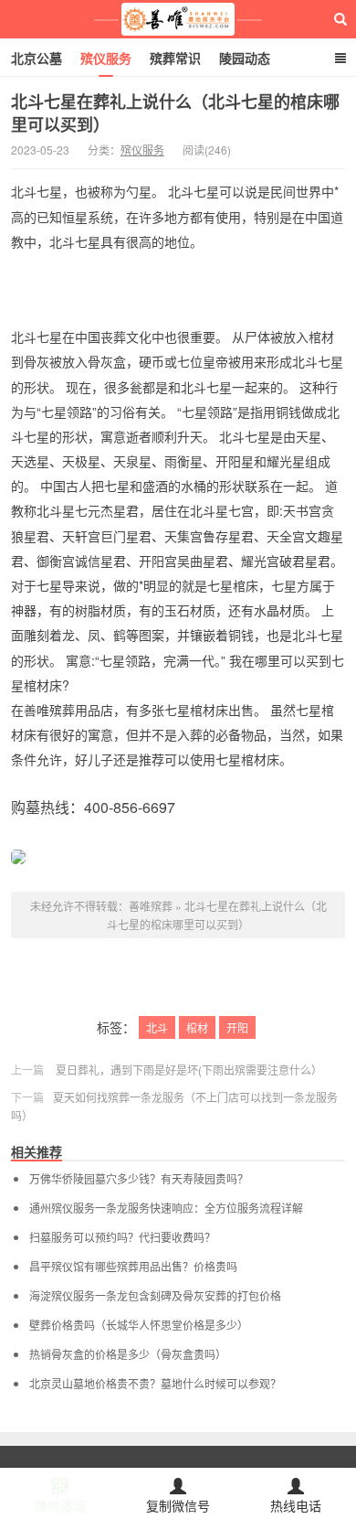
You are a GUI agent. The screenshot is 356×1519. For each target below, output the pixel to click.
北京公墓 (36, 57)
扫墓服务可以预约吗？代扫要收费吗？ (122, 1237)
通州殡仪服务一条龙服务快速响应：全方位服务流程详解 (166, 1208)
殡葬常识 (175, 57)
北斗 (157, 1027)
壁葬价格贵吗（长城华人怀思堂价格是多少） (138, 1325)
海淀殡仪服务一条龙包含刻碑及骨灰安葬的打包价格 (155, 1296)
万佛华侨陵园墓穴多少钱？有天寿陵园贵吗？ (138, 1178)
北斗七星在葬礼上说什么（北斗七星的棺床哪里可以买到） (175, 113)
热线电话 (295, 1505)
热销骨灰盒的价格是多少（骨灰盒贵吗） (127, 1354)
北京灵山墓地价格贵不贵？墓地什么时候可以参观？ (155, 1383)
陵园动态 (244, 57)
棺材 (197, 1027)
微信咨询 (60, 1505)
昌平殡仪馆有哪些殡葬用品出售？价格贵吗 (133, 1266)
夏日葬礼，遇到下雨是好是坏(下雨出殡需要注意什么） (189, 1069)
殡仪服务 (105, 57)
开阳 (237, 1027)
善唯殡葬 (178, 19)
